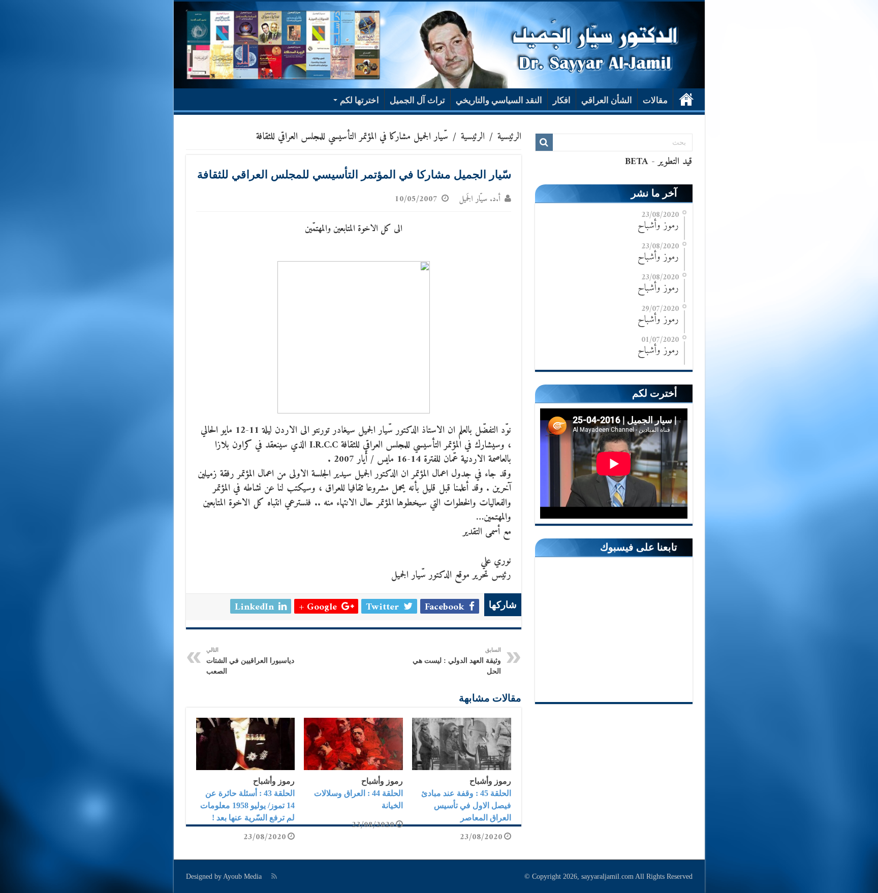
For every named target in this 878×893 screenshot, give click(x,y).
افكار (562, 100)
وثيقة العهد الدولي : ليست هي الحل (457, 661)
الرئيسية (686, 99)
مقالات (655, 100)
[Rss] (274, 876)
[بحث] (544, 142)
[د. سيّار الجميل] (439, 45)
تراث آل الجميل (417, 100)
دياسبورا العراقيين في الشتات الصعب (250, 661)
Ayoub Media (242, 876)
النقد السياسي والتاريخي (499, 100)
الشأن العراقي (606, 100)
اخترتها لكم (359, 100)
